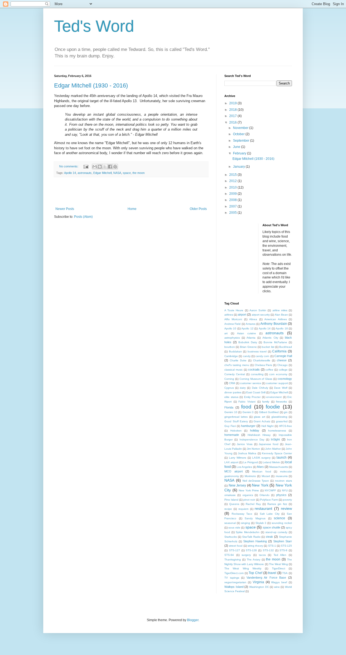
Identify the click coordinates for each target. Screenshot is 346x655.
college (283, 369)
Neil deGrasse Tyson (255, 480)
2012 (233, 181)
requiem (243, 508)
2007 (233, 206)
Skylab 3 (261, 522)
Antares (250, 323)
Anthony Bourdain (273, 324)
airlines (228, 314)
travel (272, 573)
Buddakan (235, 351)
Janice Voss (244, 444)
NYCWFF (270, 490)
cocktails (254, 369)
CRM (232, 383)
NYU (285, 490)
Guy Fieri (230, 425)
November (241, 128)
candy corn (262, 356)
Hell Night (267, 425)
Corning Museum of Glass (255, 378)
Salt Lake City (270, 513)
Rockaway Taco (242, 513)
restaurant (263, 508)
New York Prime (249, 490)
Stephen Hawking (255, 541)
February (240, 153)
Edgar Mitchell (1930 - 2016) (91, 85)
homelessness (277, 430)
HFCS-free (285, 425)
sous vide (234, 527)
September (241, 140)
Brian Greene (248, 346)
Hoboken (236, 430)
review (286, 508)
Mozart (266, 476)
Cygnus (229, 387)
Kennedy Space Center (277, 453)
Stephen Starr (282, 541)
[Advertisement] (131, 192)
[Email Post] (85, 166)
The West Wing (278, 564)
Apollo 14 (70, 172)
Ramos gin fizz (277, 503)
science (279, 518)
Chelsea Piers (263, 365)
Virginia (258, 582)
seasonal (230, 522)
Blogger (192, 620)
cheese (282, 360)
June (237, 147)
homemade (231, 434)
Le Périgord (250, 462)
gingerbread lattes (236, 416)
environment (274, 396)
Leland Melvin (271, 462)
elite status (231, 396)
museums (282, 476)
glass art (259, 416)
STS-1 (272, 545)
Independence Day (251, 439)
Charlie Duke (238, 360)
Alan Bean (281, 314)
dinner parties (232, 392)
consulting (257, 374)
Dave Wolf (280, 387)
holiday (254, 430)
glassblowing (279, 416)
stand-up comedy (276, 532)
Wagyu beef (279, 582)
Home (132, 209)
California (279, 351)
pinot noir (249, 499)
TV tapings (231, 577)
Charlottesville (261, 360)
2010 (233, 187)
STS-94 (229, 554)
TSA (285, 573)
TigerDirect (278, 568)
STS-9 (283, 550)
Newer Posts (64, 209)
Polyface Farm (269, 499)
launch (282, 457)
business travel (257, 351)
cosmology (285, 378)
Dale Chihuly (260, 387)
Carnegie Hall (283, 356)
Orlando (265, 495)
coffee (269, 369)
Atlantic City (270, 337)
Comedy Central (234, 374)
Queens (234, 503)
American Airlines (275, 319)
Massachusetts (278, 466)
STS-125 (286, 545)
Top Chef (255, 573)
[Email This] (94, 166)
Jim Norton (253, 448)
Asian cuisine (246, 333)
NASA (117, 172)
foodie (273, 407)
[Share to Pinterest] (115, 166)
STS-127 (234, 550)
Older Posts (198, 209)
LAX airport (231, 462)
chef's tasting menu (236, 365)
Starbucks (230, 536)
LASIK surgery (261, 457)
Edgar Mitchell (102, 172)
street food (235, 545)
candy (247, 356)
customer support (277, 383)
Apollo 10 (230, 328)
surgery (246, 554)
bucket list (268, 346)
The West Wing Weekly (242, 568)
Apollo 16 (282, 328)
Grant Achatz (262, 421)
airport (242, 314)
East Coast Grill (255, 392)
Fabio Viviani (246, 401)
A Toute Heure (233, 310)
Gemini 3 (248, 412)
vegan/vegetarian (235, 582)
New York (260, 485)
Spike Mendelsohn (248, 532)
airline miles (279, 310)
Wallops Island (234, 586)
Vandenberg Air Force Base (266, 577)
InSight (275, 439)
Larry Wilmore (237, 457)
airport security (261, 314)
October (239, 134)
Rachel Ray (253, 503)
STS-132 (268, 550)
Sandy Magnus (255, 518)
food (246, 407)
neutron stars (283, 480)
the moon (138, 172)
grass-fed (282, 421)
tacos (262, 554)
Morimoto (250, 476)
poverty (287, 499)
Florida (228, 407)
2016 (233, 122)
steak (269, 536)
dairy (243, 387)
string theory (255, 545)
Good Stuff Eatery (236, 421)
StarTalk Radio (251, 536)
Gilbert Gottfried (269, 412)
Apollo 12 (247, 328)
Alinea (253, 319)
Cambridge (231, 356)
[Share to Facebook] (110, 166)
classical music (233, 369)
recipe (228, 508)
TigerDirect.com (234, 573)
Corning (229, 378)
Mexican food (261, 471)
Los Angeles (244, 466)
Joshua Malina (247, 453)
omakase (230, 495)
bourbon (229, 346)
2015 (233, 175)
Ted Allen (280, 554)
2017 (233, 116)
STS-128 (251, 550)
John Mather (273, 448)
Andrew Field (232, 323)
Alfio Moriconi (233, 319)
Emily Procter (252, 396)
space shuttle (271, 527)
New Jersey (237, 485)
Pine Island (231, 499)
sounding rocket (282, 522)
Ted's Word (94, 26)
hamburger (248, 425)
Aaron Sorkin (257, 310)
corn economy (278, 374)
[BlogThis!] (99, 166)
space (127, 172)
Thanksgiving (232, 559)
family (265, 401)
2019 (233, 103)
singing (245, 522)
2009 (233, 194)
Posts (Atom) (83, 217)
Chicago (282, 365)
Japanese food (268, 444)
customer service (250, 383)
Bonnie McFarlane (275, 342)
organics (247, 495)
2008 (233, 200)
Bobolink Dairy (247, 342)
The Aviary (253, 559)
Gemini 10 (230, 412)
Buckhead (285, 346)
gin (286, 412)
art (226, 333)
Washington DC (259, 586)
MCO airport (233, 471)
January (239, 166)
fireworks (281, 401)
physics (281, 495)
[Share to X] (105, 166)
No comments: (69, 166)
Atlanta (251, 337)
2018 (233, 110)
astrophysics (232, 337)
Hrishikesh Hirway (259, 434)
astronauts (85, 172)
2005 (233, 213)
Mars (260, 466)
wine (277, 586)
